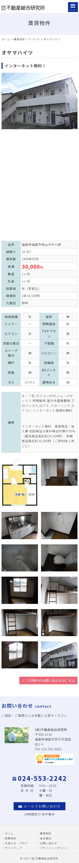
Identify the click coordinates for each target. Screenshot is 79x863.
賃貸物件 (19, 39)
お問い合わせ (48, 843)
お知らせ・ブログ (16, 843)
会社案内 (45, 838)
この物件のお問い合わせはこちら (50, 680)
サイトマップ (13, 848)
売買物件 (10, 838)
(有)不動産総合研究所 (44, 858)
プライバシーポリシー (54, 848)
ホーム (6, 39)
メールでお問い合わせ (42, 806)
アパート (34, 39)
